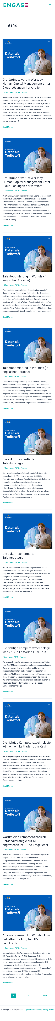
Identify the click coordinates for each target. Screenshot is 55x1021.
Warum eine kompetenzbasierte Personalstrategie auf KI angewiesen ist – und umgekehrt (25, 841)
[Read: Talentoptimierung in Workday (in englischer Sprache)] (27, 254)
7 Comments (8, 376)
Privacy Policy (48, 1009)
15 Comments (8, 285)
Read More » (8, 127)
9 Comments (8, 657)
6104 (18, 92)
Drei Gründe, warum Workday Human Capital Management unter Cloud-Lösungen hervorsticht (26, 83)
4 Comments (8, 850)
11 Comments (8, 191)
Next (46, 995)
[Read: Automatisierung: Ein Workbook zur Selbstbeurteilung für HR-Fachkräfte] (27, 913)
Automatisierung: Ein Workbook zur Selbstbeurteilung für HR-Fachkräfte (27, 939)
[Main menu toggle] (49, 5)
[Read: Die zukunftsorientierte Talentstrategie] (27, 437)
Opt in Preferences (33, 1009)
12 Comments (8, 468)
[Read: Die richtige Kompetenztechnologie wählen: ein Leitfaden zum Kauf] (27, 625)
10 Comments (8, 92)
